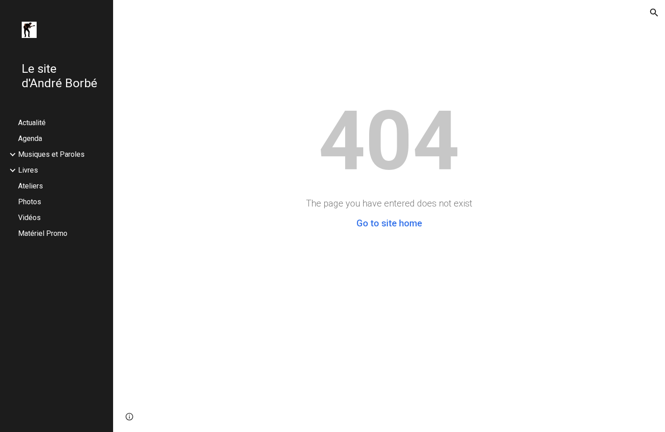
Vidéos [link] (29, 217)
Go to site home (389, 223)
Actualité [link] (32, 122)
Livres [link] (28, 170)
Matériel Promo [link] (42, 233)
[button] (654, 12)
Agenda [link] (30, 138)
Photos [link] (29, 201)
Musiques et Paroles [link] (51, 154)
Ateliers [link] (30, 186)
